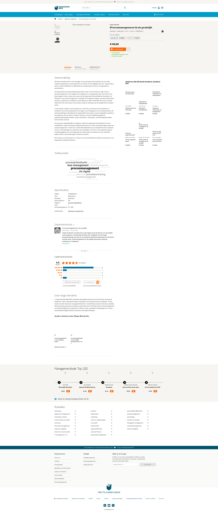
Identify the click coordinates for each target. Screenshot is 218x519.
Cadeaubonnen (88, 465)
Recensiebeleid (59, 478)
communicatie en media (62, 420)
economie (57, 423)
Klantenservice (59, 454)
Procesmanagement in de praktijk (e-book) (60, 339)
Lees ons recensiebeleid (69, 285)
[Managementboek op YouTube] (109, 505)
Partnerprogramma (60, 482)
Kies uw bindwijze (114, 35)
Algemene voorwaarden (78, 498)
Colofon (90, 498)
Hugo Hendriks (114, 25)
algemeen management (62, 414)
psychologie (131, 417)
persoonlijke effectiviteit (134, 411)
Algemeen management (70, 19)
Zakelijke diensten (89, 458)
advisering (57, 411)
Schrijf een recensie (71, 282)
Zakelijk (86, 454)
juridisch (93, 411)
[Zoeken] (125, 7)
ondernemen (95, 426)
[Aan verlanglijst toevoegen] (128, 49)
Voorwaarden (58, 465)
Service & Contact (150, 498)
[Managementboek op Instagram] (113, 505)
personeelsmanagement (98, 435)
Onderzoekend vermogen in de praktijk (143, 141)
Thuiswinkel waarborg (62, 498)
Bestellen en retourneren (62, 468)
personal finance (96, 432)
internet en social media (62, 432)
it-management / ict (60, 435)
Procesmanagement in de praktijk (87, 19)
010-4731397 (160, 14)
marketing (94, 417)
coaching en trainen (60, 417)
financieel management (62, 426)
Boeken (60, 19)
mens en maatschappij (98, 420)
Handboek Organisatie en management (157, 109)
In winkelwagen (118, 49)
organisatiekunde (96, 429)
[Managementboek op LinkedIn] (105, 505)
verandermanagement (134, 426)
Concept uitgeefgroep (74, 203)
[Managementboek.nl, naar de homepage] (62, 9)
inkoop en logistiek (60, 429)
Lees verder (65, 243)
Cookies (106, 498)
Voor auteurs (58, 475)
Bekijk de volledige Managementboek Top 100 (73, 399)
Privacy (98, 498)
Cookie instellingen (117, 498)
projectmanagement (133, 414)
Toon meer (83, 251)
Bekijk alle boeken (59, 347)
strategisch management (135, 423)
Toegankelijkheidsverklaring (134, 498)
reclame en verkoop (133, 420)
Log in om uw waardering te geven (92, 285)
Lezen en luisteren (60, 471)
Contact (56, 461)
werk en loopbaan (132, 429)
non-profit (94, 423)
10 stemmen (67, 69)
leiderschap (94, 414)
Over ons (57, 458)
